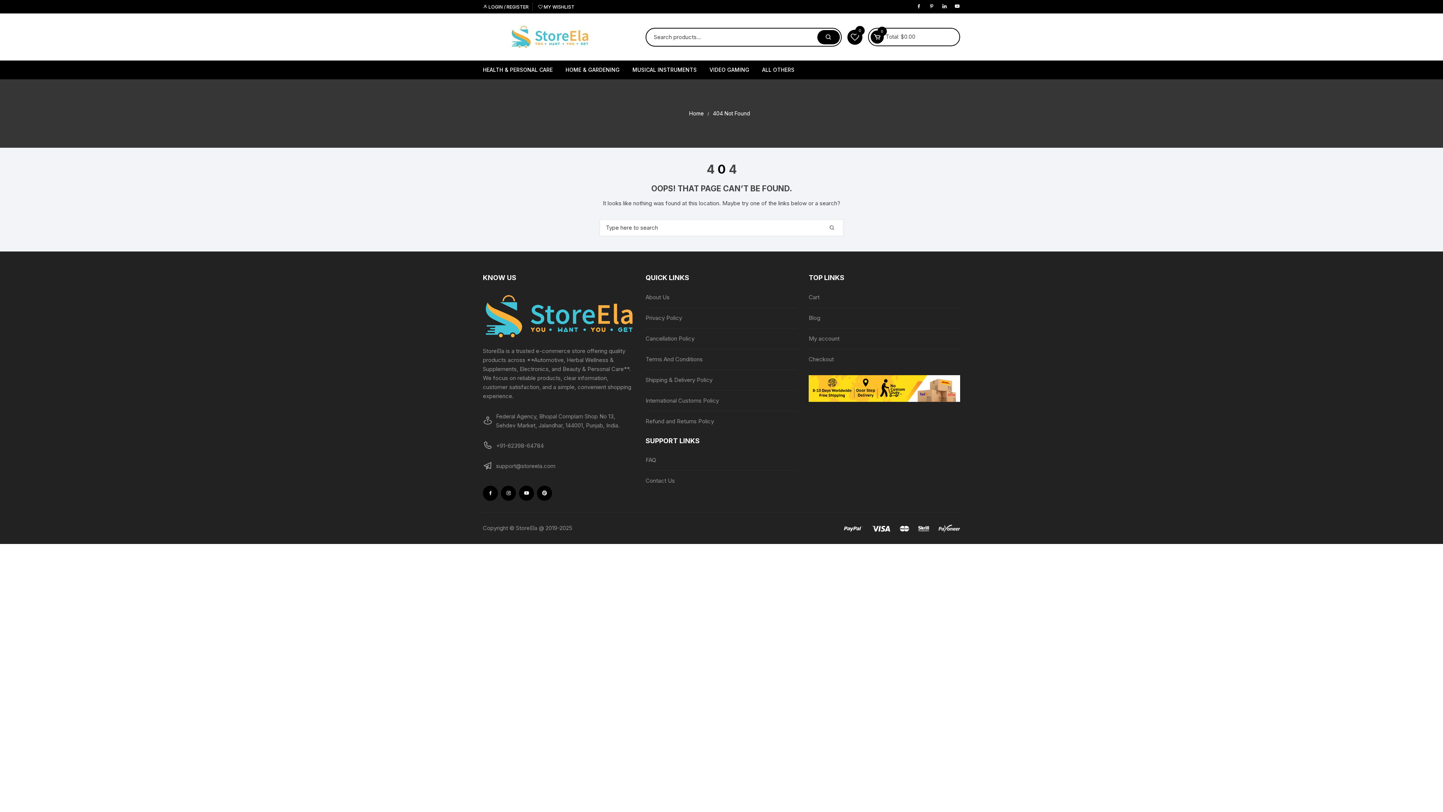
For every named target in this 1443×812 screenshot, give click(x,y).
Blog (814, 317)
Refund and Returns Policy (680, 421)
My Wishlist (559, 7)
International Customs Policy (682, 400)
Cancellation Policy (670, 338)
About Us (658, 297)
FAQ (651, 460)
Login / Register (508, 7)
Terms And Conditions (674, 359)
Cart (814, 297)
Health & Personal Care (518, 70)
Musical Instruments (664, 70)
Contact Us (660, 480)
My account (824, 338)
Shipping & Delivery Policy (679, 379)
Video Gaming (729, 70)
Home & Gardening (593, 70)
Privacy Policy (664, 317)
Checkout (821, 359)
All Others (778, 70)
